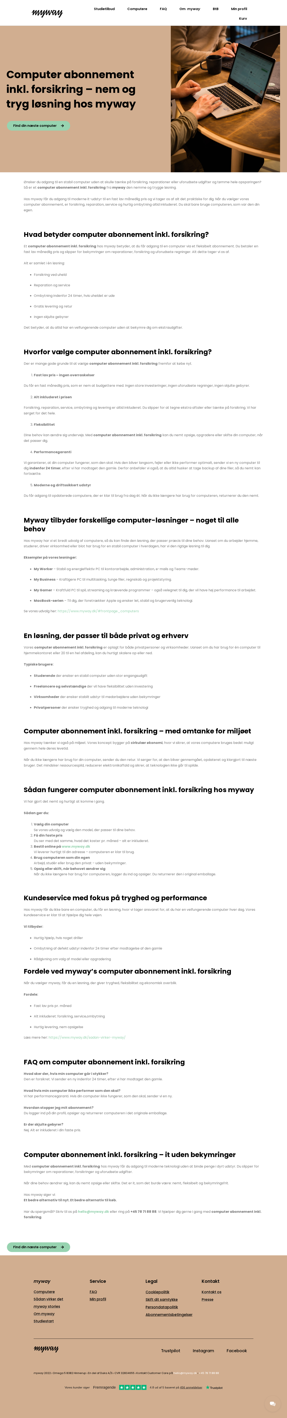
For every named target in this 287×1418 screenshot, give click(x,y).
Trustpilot (170, 1351)
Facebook (237, 1351)
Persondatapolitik (162, 1307)
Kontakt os (211, 1292)
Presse (207, 1299)
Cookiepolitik (157, 1292)
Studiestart (44, 1321)
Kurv (243, 18)
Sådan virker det (48, 1299)
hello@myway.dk (185, 1373)
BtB (216, 8)
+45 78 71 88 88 (208, 1373)
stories (47, 1306)
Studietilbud (104, 8)
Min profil (239, 8)
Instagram (203, 1351)
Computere (137, 8)
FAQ (163, 8)
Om (189, 8)
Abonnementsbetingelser (169, 1314)
